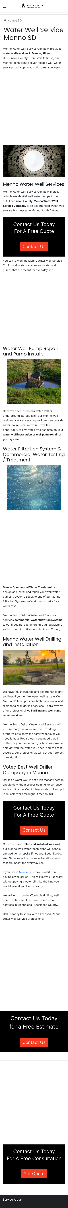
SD (20, 20)
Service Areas (12, 1199)
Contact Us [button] (34, 246)
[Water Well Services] (34, 6)
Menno (23, 872)
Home (11, 20)
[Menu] (4, 7)
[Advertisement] (34, 108)
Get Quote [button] (34, 1173)
